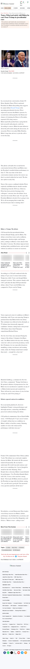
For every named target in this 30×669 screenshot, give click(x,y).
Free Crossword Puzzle (7, 618)
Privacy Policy (22, 638)
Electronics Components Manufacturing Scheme (12, 595)
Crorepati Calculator (18, 603)
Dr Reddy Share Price (6, 582)
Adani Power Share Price (7, 577)
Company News (12, 624)
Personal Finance (5, 629)
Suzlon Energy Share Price (7, 574)
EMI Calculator (5, 605)
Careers (4, 645)
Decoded (22, 8)
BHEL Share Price (19, 579)
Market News (19, 624)
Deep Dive (4, 592)
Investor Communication (13, 640)
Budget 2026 (18, 634)
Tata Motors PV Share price (8, 579)
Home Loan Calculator (17, 608)
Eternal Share (5, 597)
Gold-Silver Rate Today (7, 590)
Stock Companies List (6, 616)
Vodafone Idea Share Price (18, 582)
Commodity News (6, 626)
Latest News (4, 624)
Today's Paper (5, 638)
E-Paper (16, 8)
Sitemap (25, 643)
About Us (12, 638)
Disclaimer (4, 640)
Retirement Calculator (22, 605)
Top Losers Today (17, 590)
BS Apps (9, 645)
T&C (17, 638)
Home (2, 8)
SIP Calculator (14, 605)
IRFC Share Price (18, 577)
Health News (18, 631)
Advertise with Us (18, 643)
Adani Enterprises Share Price (21, 574)
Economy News (25, 631)
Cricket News (23, 626)
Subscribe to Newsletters (18, 616)
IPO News (26, 624)
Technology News (14, 629)
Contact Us (11, 643)
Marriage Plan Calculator (20, 610)
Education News (5, 631)
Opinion (12, 631)
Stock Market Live (6, 587)
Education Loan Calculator (8, 610)
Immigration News (15, 626)
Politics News (11, 634)
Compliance (4, 643)
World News (7, 8)
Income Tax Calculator (7, 603)
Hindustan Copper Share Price (14, 592)
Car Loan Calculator (6, 608)
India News (4, 634)
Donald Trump (15, 108)
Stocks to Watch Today (16, 587)
